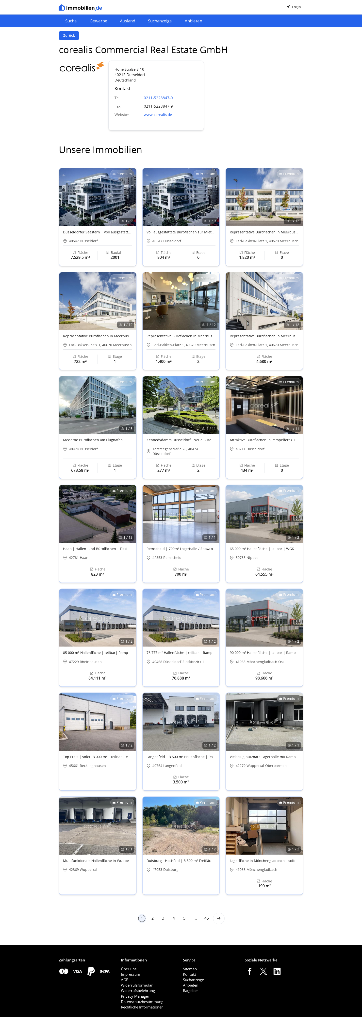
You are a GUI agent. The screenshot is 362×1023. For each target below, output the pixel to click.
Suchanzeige (160, 21)
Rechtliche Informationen (142, 1007)
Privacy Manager (135, 996)
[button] (130, 197)
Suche (71, 21)
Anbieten (193, 21)
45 (206, 918)
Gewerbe (98, 21)
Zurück (69, 35)
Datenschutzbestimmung (142, 1001)
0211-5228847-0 (159, 97)
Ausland (127, 21)
